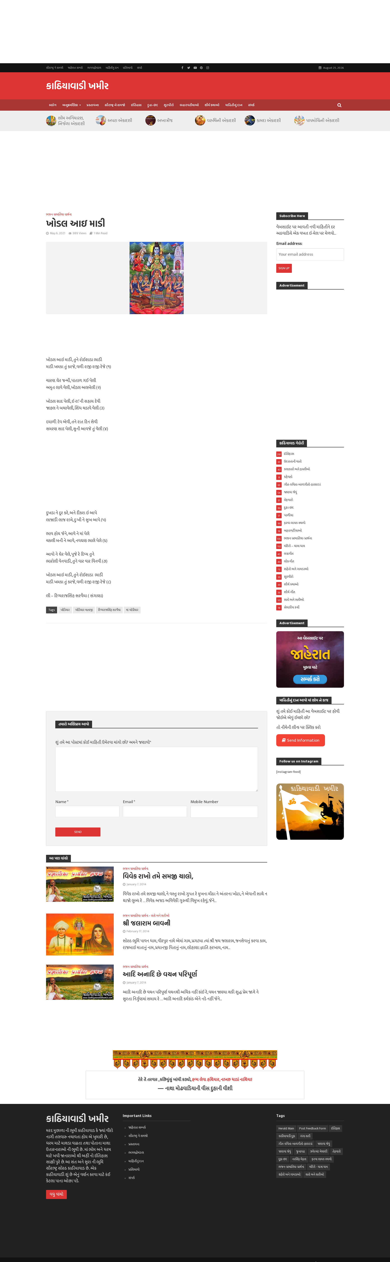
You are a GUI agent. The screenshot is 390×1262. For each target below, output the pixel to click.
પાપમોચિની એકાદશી (322, 120)
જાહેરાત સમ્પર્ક (75, 67)
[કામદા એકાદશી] (249, 120)
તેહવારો (336, 1151)
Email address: (289, 243)
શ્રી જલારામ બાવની (146, 923)
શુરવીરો (169, 105)
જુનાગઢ (300, 1151)
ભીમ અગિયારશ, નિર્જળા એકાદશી (71, 120)
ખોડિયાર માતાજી (84, 609)
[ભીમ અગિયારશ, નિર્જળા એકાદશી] (51, 121)
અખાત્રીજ (165, 120)
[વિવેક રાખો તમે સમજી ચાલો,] (80, 883)
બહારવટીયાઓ (189, 105)
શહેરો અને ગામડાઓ (289, 1174)
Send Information (303, 740)
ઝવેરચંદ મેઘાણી (318, 1151)
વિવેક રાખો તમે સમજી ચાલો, (158, 876)
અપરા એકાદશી (120, 120)
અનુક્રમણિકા (70, 105)
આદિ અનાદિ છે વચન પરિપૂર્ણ (160, 974)
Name (62, 802)
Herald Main (286, 1128)
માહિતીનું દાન (112, 67)
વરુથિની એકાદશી (221, 120)
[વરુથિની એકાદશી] (200, 120)
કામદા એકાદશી (269, 120)
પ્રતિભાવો (127, 67)
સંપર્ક (139, 67)
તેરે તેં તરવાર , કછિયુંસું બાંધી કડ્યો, (195, 1079)
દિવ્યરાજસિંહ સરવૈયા (109, 609)
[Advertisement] (135, 31)
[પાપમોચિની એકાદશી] (299, 120)
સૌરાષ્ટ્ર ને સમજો (54, 67)
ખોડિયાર (65, 609)
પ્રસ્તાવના (93, 105)
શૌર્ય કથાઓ (212, 105)
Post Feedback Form (312, 1128)
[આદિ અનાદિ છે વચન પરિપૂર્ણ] (80, 982)
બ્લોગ (52, 105)
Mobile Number (204, 802)
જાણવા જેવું (324, 1143)
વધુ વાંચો (56, 1194)
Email (129, 802)
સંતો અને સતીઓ (160, 916)
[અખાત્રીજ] (150, 120)
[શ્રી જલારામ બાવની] (80, 934)
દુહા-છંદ (152, 105)
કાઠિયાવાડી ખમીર (77, 86)
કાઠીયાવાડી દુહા (287, 1136)
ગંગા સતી (305, 1136)
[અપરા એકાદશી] (100, 120)
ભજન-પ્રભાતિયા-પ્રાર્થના (59, 214)
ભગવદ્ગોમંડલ (94, 67)
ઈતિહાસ (136, 105)
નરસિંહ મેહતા (299, 1159)
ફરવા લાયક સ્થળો (321, 1159)
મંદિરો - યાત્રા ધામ (318, 1166)
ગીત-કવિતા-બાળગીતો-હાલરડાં (295, 1143)
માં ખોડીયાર (132, 609)
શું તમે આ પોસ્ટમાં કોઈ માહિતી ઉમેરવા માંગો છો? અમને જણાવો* (103, 742)
